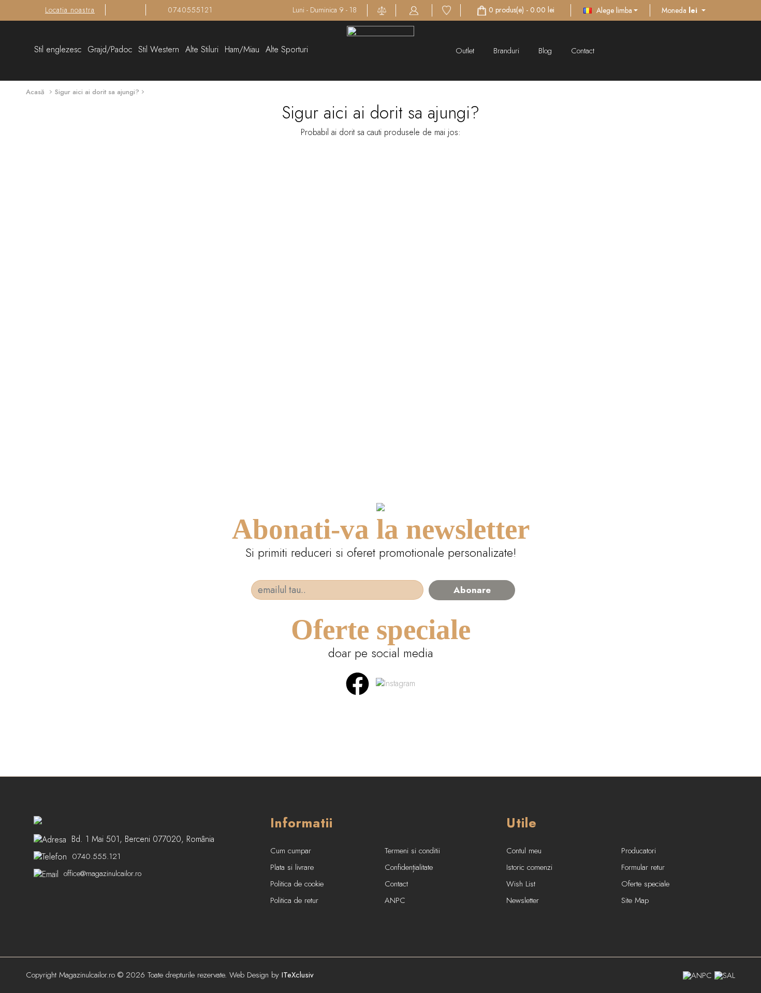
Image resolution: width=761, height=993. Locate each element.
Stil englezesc (57, 49)
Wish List (520, 884)
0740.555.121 (96, 856)
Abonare (472, 590)
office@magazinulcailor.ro (102, 873)
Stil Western (158, 49)
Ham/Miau (242, 49)
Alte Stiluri (201, 49)
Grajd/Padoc (109, 49)
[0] (446, 10)
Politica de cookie (297, 884)
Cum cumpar (290, 850)
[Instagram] (395, 683)
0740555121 (190, 10)
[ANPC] (697, 975)
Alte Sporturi (287, 49)
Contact (582, 50)
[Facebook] (357, 683)
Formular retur (643, 867)
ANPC (395, 900)
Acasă (35, 92)
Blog (546, 50)
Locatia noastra (70, 10)
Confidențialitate (409, 867)
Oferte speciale (645, 884)
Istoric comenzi (529, 867)
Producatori (638, 850)
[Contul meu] (413, 10)
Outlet (466, 50)
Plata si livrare (292, 867)
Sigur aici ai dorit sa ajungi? (97, 92)
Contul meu (524, 850)
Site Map (635, 900)
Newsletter (522, 900)
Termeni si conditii (412, 850)
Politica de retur (294, 900)
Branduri (507, 50)
